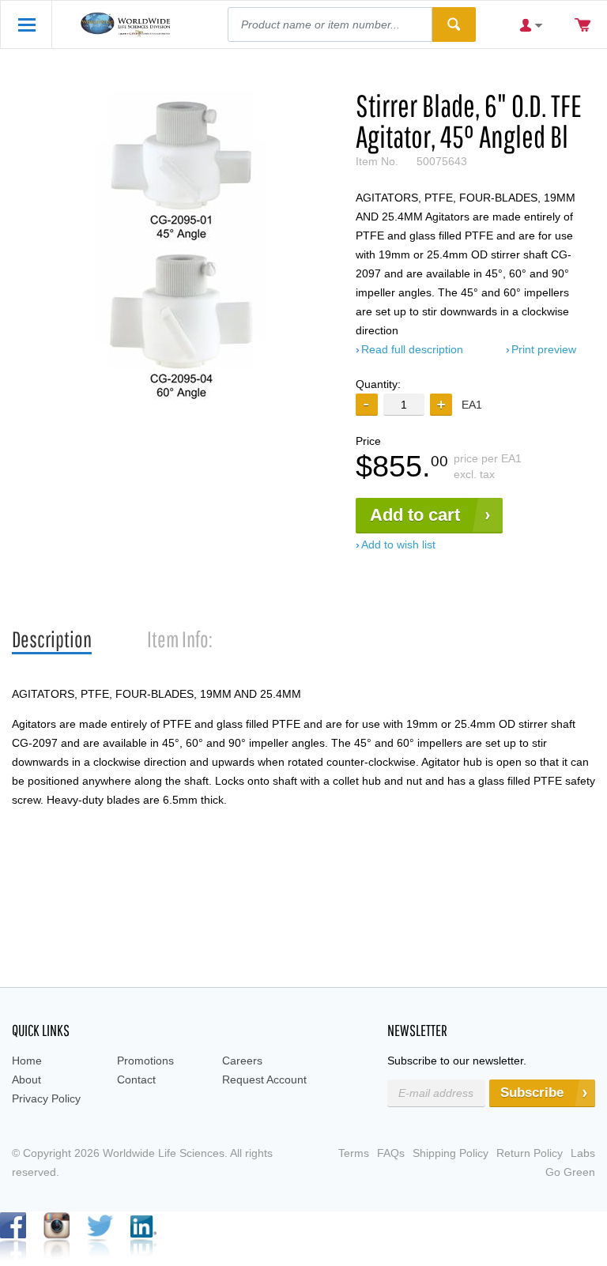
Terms (353, 1153)
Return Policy (529, 1153)
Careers (242, 1060)
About (26, 1079)
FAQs (391, 1153)
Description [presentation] (52, 639)
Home (27, 1060)
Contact (136, 1079)
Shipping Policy (450, 1153)
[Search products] (454, 24)
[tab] (52, 639)
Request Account (264, 1079)
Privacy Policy (46, 1098)
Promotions (145, 1060)
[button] (441, 405)
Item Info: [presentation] (180, 639)
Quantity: (378, 384)
